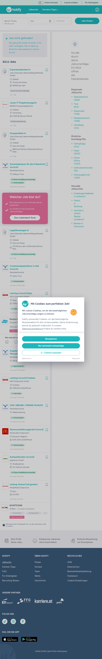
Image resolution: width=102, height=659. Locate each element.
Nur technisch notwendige (51, 345)
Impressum (76, 358)
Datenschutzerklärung (32, 328)
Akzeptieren (51, 339)
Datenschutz (26, 358)
